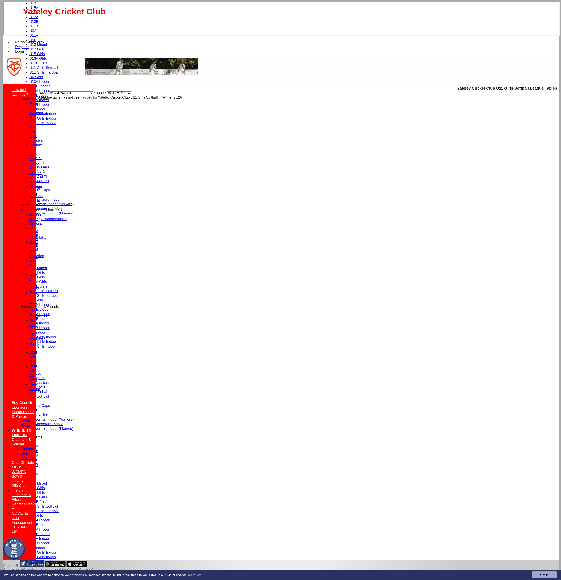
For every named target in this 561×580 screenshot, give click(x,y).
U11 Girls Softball (43, 67)
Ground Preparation (38, 313)
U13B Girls (38, 63)
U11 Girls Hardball (44, 72)
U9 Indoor (37, 109)
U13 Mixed (38, 44)
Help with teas (33, 356)
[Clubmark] (14, 558)
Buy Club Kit (22, 402)
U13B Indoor (39, 95)
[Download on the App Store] (76, 566)
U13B (33, 21)
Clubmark (28, 449)
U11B (33, 26)
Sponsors (19, 407)
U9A (32, 31)
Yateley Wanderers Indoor (42, 424)
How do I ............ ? (20, 92)
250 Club (19, 485)
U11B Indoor (39, 104)
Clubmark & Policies (21, 441)
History (18, 490)
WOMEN (19, 472)
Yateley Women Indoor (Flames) (47, 213)
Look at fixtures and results (35, 172)
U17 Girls (37, 49)
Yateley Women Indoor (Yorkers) (47, 204)
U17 (32, 3)
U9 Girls (36, 77)
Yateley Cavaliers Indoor (41, 199)
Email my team (34, 297)
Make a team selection (36, 249)
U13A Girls (38, 58)
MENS (17, 467)
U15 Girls (37, 54)
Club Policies (27, 455)
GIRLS (17, 481)
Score (34, 343)
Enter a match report (34, 281)
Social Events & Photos (23, 414)
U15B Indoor (39, 86)
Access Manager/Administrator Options (48, 219)
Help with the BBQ (33, 373)
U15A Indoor (39, 81)
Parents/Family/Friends (40, 306)
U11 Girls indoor (42, 123)
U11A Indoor (39, 100)
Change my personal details (36, 193)
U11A (33, 35)
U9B (32, 40)
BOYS (17, 476)
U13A (33, 17)
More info (194, 574)
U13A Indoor (39, 90)
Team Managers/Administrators (41, 207)
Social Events (26, 423)
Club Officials (23, 462)
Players (27, 99)
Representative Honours (24, 506)
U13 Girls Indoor (42, 118)
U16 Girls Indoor (42, 552)
